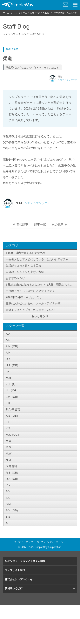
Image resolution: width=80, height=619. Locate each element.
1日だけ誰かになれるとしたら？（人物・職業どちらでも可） (41, 284)
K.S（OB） (12, 415)
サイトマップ (25, 542)
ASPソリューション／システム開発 (25, 561)
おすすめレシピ (15, 278)
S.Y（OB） (12, 510)
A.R (8, 339)
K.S (8, 428)
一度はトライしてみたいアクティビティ (30, 290)
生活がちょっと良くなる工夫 (23, 265)
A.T (8, 523)
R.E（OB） (13, 472)
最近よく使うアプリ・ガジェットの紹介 (30, 309)
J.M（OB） (13, 396)
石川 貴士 (11, 384)
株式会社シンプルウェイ (19, 579)
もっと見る (38, 316)
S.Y (8, 491)
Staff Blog (16, 26)
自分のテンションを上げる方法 (25, 271)
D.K (8, 358)
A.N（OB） (13, 346)
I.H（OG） (12, 390)
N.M (8, 459)
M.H (8, 377)
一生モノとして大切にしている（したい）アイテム (37, 259)
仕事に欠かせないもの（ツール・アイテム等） (34, 303)
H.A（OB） (13, 365)
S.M (8, 504)
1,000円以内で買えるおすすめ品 (25, 252)
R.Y (8, 485)
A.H (8, 352)
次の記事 (58, 224)
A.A (8, 333)
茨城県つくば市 (14, 588)
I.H (7, 371)
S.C (8, 497)
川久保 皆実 (13, 409)
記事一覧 (40, 224)
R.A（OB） (13, 478)
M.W (8, 453)
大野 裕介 (11, 466)
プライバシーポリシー (53, 542)
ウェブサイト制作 (15, 570)
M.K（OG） (13, 434)
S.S (8, 516)
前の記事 (22, 224)
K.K (8, 403)
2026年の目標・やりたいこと (24, 297)
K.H (8, 422)
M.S (8, 447)
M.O (8, 440)
